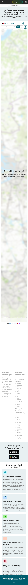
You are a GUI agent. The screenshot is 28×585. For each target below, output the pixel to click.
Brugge (18, 391)
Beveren (18, 433)
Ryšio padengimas (18, 26)
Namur (18, 393)
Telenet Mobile (7, 393)
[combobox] (4, 23)
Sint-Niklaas (19, 429)
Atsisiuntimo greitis (21, 26)
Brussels (19, 383)
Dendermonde (20, 435)
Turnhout (19, 438)
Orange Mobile (7, 394)
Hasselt (18, 404)
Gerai (14, 582)
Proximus (6, 396)
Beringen (19, 437)
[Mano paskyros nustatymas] (26, 2)
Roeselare (19, 432)
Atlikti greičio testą (17, 2)
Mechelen (19, 399)
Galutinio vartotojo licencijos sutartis (14, 579)
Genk (18, 430)
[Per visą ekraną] (25, 23)
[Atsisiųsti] (14, 452)
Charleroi (19, 388)
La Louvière (19, 401)
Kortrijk (18, 403)
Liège (18, 390)
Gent (18, 386)
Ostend (18, 406)
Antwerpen (19, 385)
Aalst (18, 398)
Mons (18, 396)
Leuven (18, 394)
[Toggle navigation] (2, 2)
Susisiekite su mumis (12, 553)
